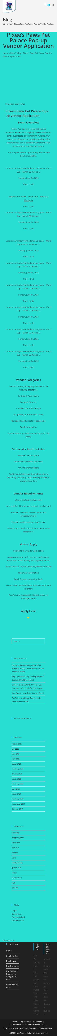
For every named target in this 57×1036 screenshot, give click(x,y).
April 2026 (16, 759)
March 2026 (16, 764)
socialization (17, 877)
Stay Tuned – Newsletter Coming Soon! (28, 693)
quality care (16, 867)
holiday (15, 852)
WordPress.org (18, 920)
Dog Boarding (12, 956)
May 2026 (16, 754)
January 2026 (17, 774)
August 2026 (17, 744)
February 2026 (17, 769)
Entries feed (16, 914)
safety (14, 873)
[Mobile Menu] (52, 5)
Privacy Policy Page (12, 985)
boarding (15, 833)
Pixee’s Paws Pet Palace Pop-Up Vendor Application (35, 24)
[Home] (4, 24)
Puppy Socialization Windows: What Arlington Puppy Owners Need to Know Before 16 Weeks (28, 668)
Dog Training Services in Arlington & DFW (12, 975)
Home (5, 53)
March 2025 (16, 779)
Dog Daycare (12, 966)
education (16, 842)
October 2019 (17, 809)
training (15, 888)
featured (15, 848)
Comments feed (18, 917)
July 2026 (15, 749)
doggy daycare (18, 837)
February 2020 (17, 799)
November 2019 (18, 804)
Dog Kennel (11, 961)
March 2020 (16, 794)
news (22, 104)
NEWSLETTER (17, 862)
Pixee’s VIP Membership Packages (32, 1024)
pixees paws (14, 104)
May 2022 (16, 789)
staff (13, 883)
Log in (14, 910)
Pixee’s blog (15, 53)
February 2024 (17, 784)
